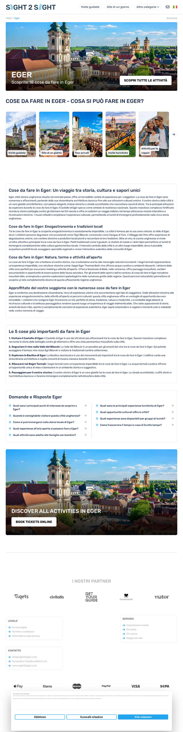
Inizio (9, 18)
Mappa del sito (134, 638)
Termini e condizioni (23, 631)
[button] (175, 7)
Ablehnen (40, 716)
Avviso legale (19, 627)
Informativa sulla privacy (26, 635)
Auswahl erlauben (91, 716)
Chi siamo (131, 633)
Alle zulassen (143, 716)
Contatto (131, 629)
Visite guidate (90, 7)
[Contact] (167, 7)
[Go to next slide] (174, 134)
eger (16, 18)
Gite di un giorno (118, 7)
